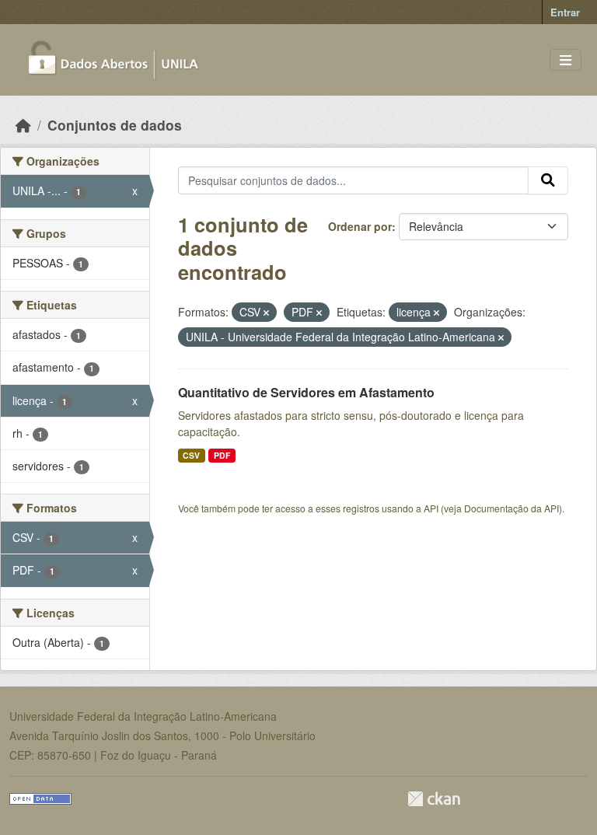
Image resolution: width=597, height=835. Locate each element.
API (431, 508)
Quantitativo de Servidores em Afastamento (306, 392)
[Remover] (266, 312)
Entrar (565, 12)
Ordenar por (360, 226)
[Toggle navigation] (565, 60)
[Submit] (548, 180)
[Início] (23, 125)
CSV (191, 455)
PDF (222, 455)
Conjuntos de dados (114, 125)
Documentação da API (511, 508)
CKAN (433, 799)
